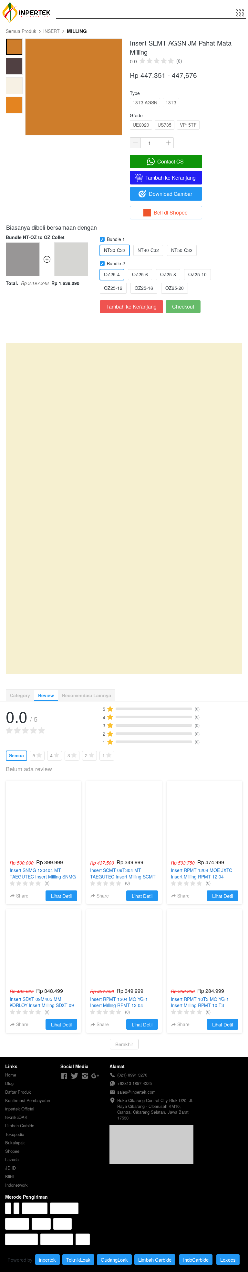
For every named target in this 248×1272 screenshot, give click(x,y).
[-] (64, 1076)
